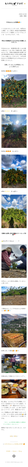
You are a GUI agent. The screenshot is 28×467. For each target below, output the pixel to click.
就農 (11, 436)
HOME (8, 451)
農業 (15, 436)
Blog (20, 451)
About (14, 451)
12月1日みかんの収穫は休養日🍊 (14, 444)
